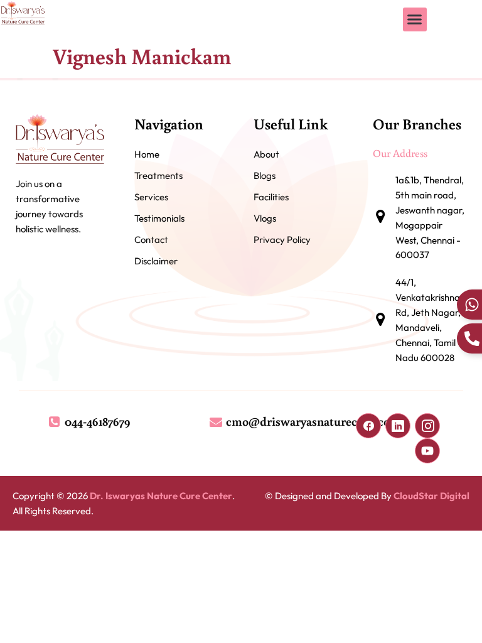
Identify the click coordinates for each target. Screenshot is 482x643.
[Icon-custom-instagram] (427, 425)
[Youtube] (427, 450)
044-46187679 (98, 421)
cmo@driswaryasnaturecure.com (313, 421)
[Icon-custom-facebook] (368, 425)
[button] (415, 19)
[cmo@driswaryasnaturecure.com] (216, 421)
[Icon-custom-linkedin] (397, 425)
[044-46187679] (54, 421)
